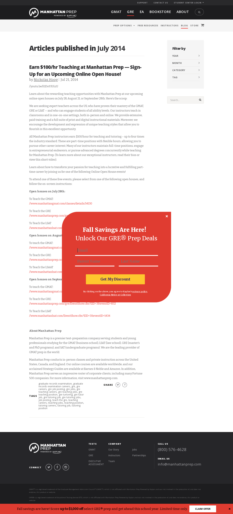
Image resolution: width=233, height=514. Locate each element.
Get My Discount (115, 279)
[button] (114, 229)
